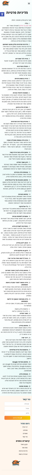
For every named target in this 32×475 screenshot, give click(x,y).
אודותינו (25, 430)
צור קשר (25, 437)
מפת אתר (24, 448)
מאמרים (25, 433)
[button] (2, 14)
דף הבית (24, 427)
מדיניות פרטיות (23, 451)
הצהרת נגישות (23, 454)
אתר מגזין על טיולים (25, 26)
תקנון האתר (24, 444)
